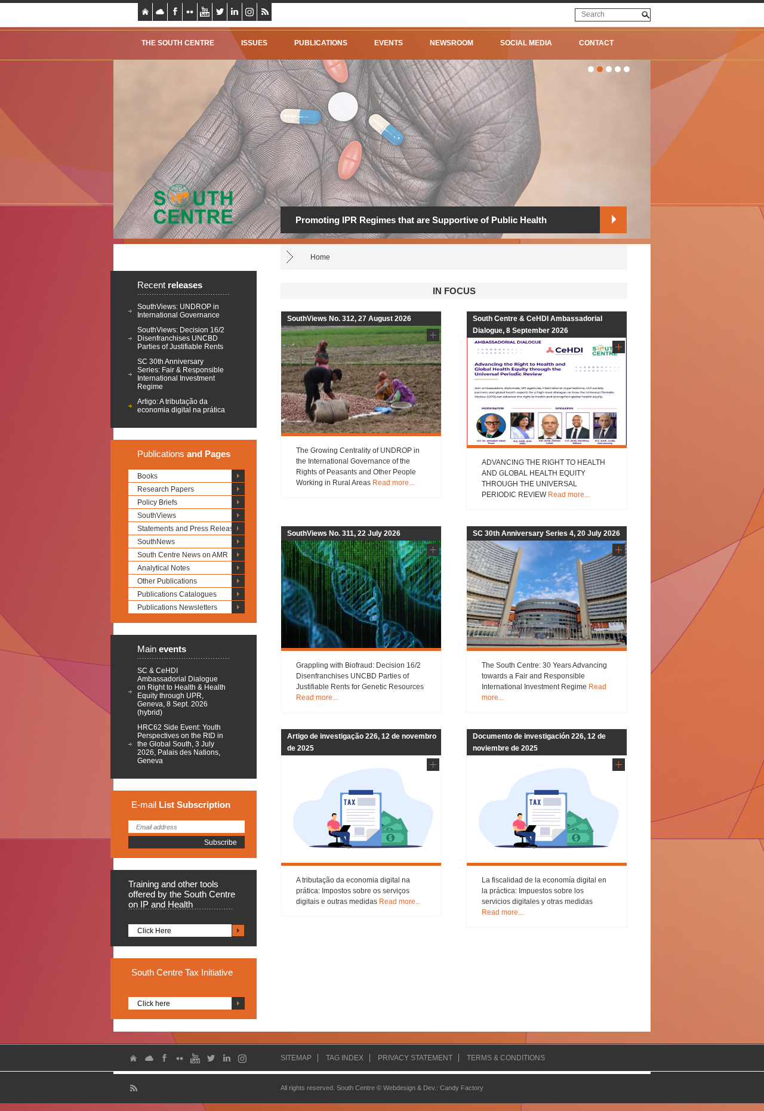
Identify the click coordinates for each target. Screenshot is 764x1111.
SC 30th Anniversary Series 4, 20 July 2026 (546, 533)
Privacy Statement (415, 1058)
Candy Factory (461, 1087)
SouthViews (156, 515)
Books (147, 476)
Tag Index (344, 1058)
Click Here (154, 931)
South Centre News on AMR (182, 555)
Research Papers (165, 489)
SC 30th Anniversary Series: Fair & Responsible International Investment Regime (180, 374)
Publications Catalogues (177, 594)
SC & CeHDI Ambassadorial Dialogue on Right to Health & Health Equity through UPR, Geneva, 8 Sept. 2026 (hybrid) (181, 691)
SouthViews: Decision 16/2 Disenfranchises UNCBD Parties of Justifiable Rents (180, 338)
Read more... (393, 483)
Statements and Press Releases (189, 528)
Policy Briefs (157, 502)
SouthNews (156, 542)
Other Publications (167, 581)
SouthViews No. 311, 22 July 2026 (344, 533)
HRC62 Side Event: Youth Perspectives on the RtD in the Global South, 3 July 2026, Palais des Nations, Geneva (180, 744)
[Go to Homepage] (189, 203)
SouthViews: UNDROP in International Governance (178, 311)
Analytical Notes (163, 568)
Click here (153, 1003)
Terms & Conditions (506, 1058)
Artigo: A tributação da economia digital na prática (181, 405)
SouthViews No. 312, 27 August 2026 (349, 318)
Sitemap (296, 1058)
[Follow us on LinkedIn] (234, 12)
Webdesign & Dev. (409, 1087)
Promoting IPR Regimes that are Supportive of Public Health (421, 220)
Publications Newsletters (177, 607)
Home (320, 257)
